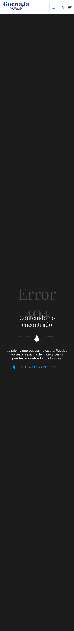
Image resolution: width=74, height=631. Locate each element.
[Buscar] (53, 7)
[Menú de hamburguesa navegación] (70, 7)
